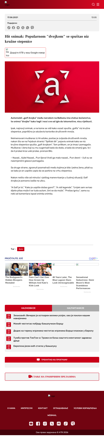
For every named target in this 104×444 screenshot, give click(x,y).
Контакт (43, 408)
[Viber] (73, 423)
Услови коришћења (85, 408)
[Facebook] (38, 424)
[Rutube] (59, 424)
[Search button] (93, 4)
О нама (11, 408)
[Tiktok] (66, 424)
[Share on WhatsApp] (27, 27)
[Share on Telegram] (18, 27)
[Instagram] (45, 424)
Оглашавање (60, 408)
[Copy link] (8, 27)
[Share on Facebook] (13, 27)
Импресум (26, 408)
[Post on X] (22, 27)
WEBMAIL (52, 415)
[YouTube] (31, 424)
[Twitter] (52, 424)
